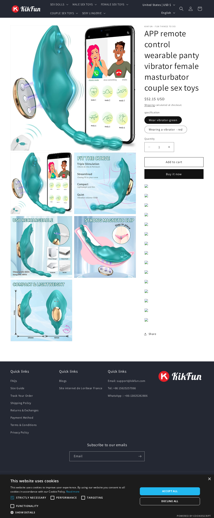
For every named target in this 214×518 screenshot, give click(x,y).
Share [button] (152, 334)
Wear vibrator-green (163, 120)
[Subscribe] (139, 456)
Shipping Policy (20, 403)
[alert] (107, 496)
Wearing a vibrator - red (166, 129)
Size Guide (17, 388)
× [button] (209, 479)
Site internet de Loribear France (80, 388)
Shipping (149, 104)
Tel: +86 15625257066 (122, 388)
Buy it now (174, 174)
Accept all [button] (170, 491)
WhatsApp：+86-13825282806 (128, 396)
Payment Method (21, 417)
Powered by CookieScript (194, 515)
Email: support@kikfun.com (126, 381)
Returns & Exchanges (24, 410)
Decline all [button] (169, 501)
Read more (73, 491)
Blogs (63, 381)
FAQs (13, 381)
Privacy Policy (19, 432)
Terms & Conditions (23, 425)
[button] (59, 4)
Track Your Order (21, 396)
